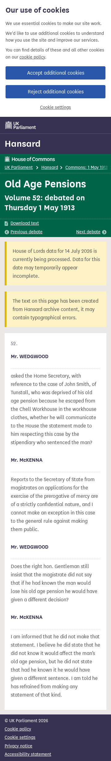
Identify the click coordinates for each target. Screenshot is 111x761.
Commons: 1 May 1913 (86, 167)
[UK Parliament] (21, 125)
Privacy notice (18, 746)
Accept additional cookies (55, 73)
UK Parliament (19, 167)
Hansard (23, 143)
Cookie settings (55, 107)
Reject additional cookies (56, 92)
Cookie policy (18, 729)
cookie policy (32, 57)
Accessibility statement (28, 754)
